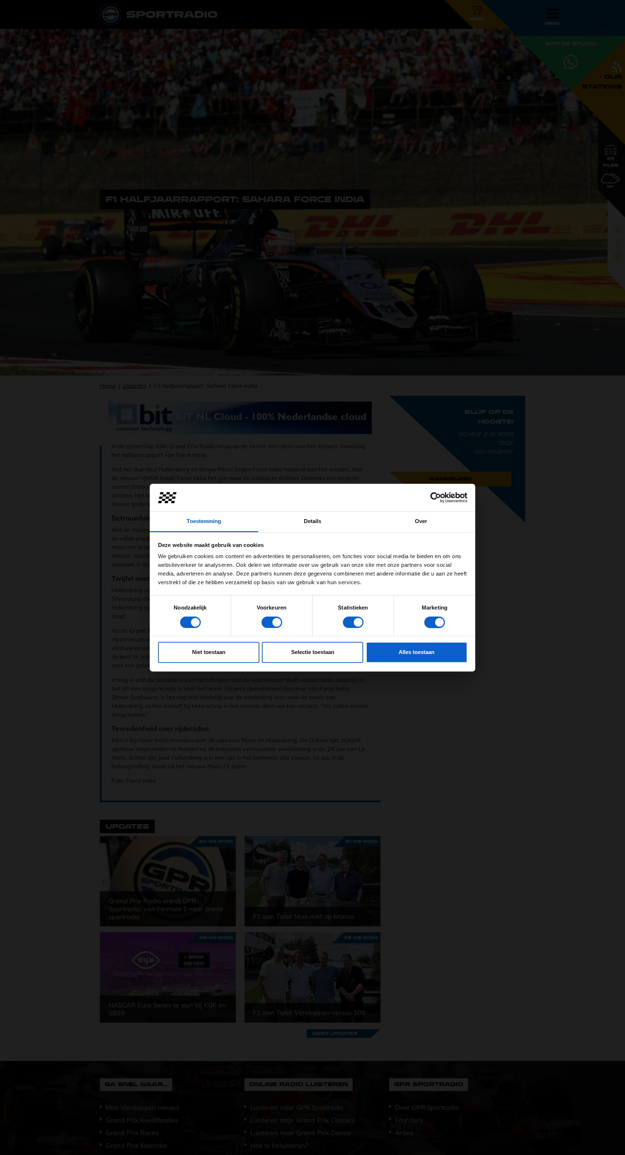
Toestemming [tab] (204, 521)
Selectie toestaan (312, 652)
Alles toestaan (416, 652)
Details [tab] (313, 521)
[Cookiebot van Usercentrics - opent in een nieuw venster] (435, 497)
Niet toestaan (208, 652)
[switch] (272, 622)
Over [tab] (421, 521)
